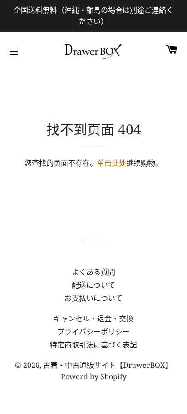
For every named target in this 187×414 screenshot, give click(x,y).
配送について (93, 285)
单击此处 (111, 163)
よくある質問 (93, 272)
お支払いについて (93, 298)
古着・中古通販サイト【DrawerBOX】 (107, 365)
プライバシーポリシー (93, 332)
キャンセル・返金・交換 (93, 319)
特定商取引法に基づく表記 (93, 345)
